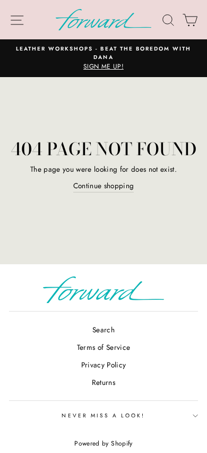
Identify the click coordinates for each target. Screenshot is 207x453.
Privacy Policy (103, 364)
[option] (103, 58)
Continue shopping (103, 185)
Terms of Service (103, 347)
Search (103, 329)
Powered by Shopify (103, 443)
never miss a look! (103, 416)
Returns (103, 382)
